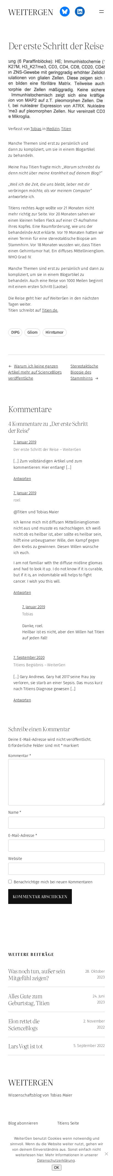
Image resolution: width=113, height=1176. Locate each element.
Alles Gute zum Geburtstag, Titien (29, 999)
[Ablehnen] (106, 1153)
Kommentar (19, 755)
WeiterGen (30, 12)
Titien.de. (50, 310)
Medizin (53, 129)
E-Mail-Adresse (22, 835)
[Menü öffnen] (101, 11)
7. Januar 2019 (24, 442)
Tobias (35, 129)
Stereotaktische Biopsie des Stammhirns (84, 372)
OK (56, 1168)
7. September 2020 (28, 657)
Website (15, 858)
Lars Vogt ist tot (25, 1046)
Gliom (32, 332)
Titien (66, 129)
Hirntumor (55, 332)
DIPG (15, 332)
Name (14, 812)
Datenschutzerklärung (56, 1160)
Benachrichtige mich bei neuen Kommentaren (53, 882)
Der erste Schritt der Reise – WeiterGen (47, 449)
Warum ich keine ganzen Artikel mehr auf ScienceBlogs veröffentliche (35, 372)
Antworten (22, 478)
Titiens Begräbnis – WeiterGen (39, 665)
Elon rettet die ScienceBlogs (23, 1024)
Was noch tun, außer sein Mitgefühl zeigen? (36, 974)
